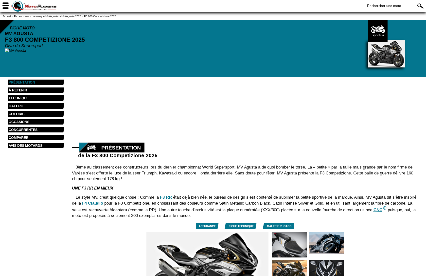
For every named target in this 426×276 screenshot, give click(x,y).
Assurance (207, 226)
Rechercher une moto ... (386, 6)
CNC (377, 210)
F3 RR (166, 197)
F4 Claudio (92, 203)
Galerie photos (279, 226)
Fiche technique (241, 226)
